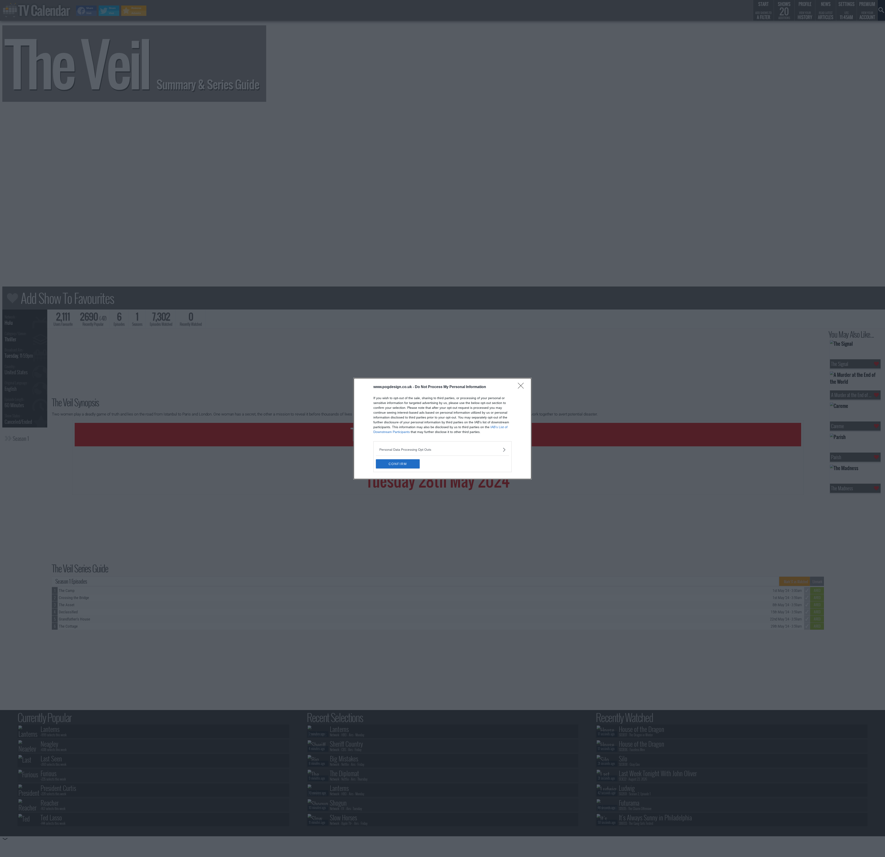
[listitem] (442, 449)
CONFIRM (398, 464)
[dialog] (442, 428)
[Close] (522, 387)
